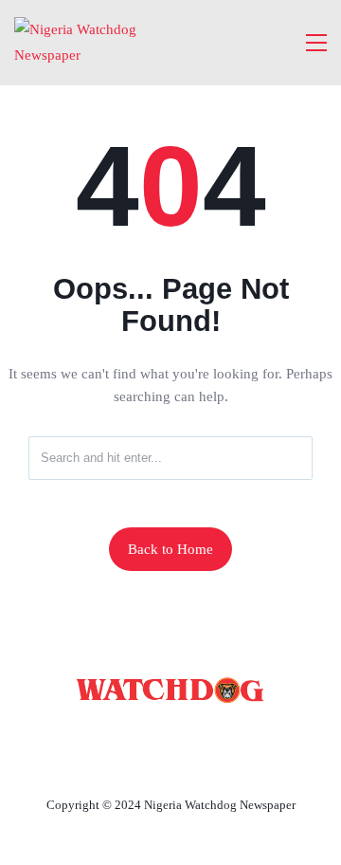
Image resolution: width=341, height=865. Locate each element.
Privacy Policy (170, 760)
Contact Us (217, 735)
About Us (115, 735)
